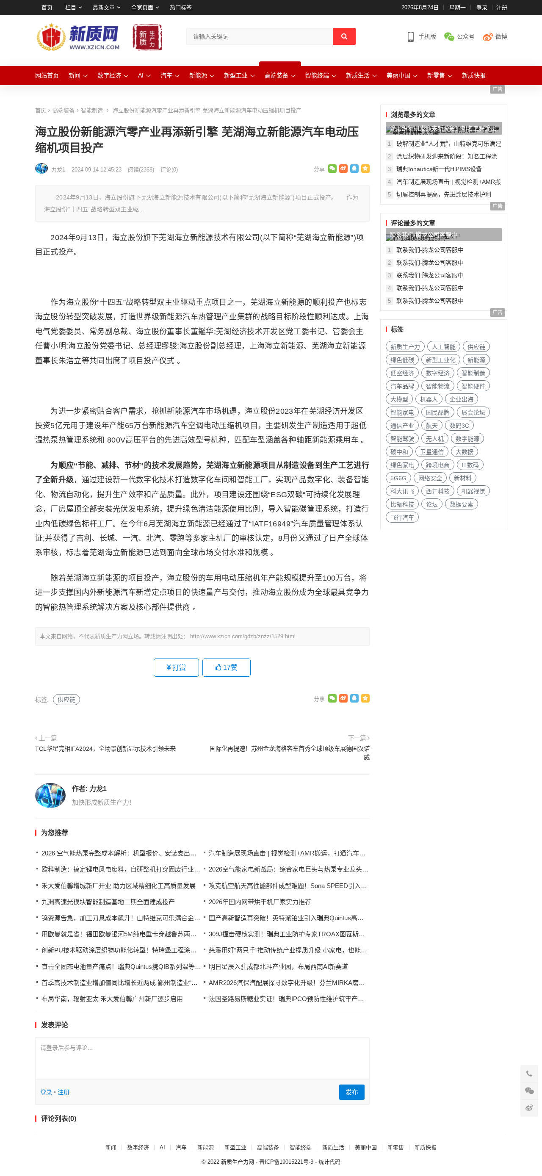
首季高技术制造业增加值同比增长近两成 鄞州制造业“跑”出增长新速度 (139, 982)
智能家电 (402, 412)
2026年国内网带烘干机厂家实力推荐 (260, 901)
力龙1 (98, 788)
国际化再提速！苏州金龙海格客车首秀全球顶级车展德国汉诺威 (290, 753)
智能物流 (438, 386)
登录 (481, 7)
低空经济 (402, 373)
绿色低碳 (402, 360)
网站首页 (47, 75)
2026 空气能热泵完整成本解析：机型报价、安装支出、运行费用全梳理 (141, 853)
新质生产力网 (237, 1162)
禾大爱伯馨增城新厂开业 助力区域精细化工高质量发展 (118, 885)
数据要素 (461, 504)
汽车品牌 (402, 386)
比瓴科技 (402, 504)
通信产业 (402, 425)
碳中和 (399, 451)
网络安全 (430, 478)
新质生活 (358, 75)
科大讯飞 (402, 491)
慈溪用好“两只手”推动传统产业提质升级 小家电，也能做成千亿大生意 (307, 950)
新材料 (463, 478)
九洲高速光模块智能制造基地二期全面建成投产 (108, 901)
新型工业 (236, 75)
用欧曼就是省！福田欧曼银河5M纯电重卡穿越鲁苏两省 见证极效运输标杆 (145, 934)
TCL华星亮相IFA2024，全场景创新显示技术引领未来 (105, 748)
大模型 (399, 399)
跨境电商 (438, 465)
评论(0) (169, 169)
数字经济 (109, 75)
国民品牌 (438, 412)
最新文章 (104, 7)
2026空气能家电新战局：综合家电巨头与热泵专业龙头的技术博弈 (301, 869)
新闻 (74, 75)
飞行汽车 (402, 517)
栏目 (70, 7)
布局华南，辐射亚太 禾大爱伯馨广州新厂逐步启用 (112, 998)
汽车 (166, 75)
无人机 (435, 438)
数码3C (459, 425)
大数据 (464, 451)
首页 (47, 7)
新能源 (198, 75)
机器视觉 (473, 491)
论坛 (432, 504)
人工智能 (444, 346)
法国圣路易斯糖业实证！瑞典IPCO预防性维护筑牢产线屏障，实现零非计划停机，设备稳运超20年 (347, 998)
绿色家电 (402, 465)
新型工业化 (441, 360)
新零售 (436, 75)
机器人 (429, 399)
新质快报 (474, 75)
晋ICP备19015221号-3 (286, 1162)
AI (141, 75)
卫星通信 (432, 451)
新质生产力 (405, 346)
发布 (352, 1092)
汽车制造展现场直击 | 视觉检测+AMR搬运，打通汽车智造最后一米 (303, 853)
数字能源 (467, 438)
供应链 (66, 699)
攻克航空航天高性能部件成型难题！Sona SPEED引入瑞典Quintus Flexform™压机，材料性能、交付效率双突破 (366, 885)
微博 (501, 36)
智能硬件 (473, 386)
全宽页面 (142, 7)
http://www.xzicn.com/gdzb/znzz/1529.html (243, 636)
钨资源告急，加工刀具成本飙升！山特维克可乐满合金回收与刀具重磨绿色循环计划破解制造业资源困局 (187, 917)
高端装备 (276, 75)
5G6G (398, 478)
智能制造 (92, 110)
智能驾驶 (402, 438)
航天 (432, 425)
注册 (501, 7)
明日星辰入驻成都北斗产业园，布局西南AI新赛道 (278, 966)
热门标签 (181, 7)
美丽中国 (398, 75)
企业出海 (461, 399)
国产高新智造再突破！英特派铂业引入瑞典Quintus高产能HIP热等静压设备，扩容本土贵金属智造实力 (352, 917)
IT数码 (470, 465)
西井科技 (438, 491)
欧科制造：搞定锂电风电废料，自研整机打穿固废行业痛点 (124, 869)
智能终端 (317, 75)
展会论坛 (473, 412)
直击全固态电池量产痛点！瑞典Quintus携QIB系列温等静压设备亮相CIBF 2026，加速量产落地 (174, 966)
